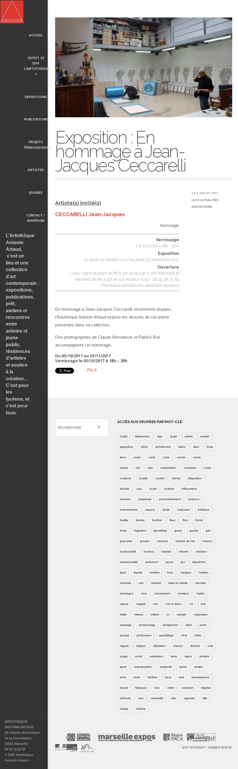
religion (141, 645)
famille (124, 520)
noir (155, 603)
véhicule (125, 698)
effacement (189, 488)
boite (210, 446)
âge (160, 436)
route (138, 656)
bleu (196, 446)
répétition (159, 645)
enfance (193, 499)
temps (198, 666)
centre (181, 457)
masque (186, 572)
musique (183, 593)
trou (157, 687)
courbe (160, 478)
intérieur (201, 551)
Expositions (36, 97)
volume (141, 708)
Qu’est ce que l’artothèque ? (36, 66)
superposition (143, 666)
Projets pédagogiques (36, 145)
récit (184, 635)
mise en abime (178, 583)
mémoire (125, 583)
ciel (138, 467)
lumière (155, 572)
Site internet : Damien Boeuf (207, 747)
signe (188, 656)
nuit (203, 603)
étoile (166, 509)
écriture (169, 488)
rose (210, 645)
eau (139, 488)
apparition (126, 446)
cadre (137, 457)
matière (204, 572)
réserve (195, 645)
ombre (155, 614)
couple (143, 478)
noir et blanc (173, 603)
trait (181, 677)
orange (181, 614)
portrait (124, 635)
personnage (147, 624)
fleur (172, 520)
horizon (207, 541)
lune (170, 572)
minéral (156, 583)
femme (140, 520)
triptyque (141, 687)
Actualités (209, 200)
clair (150, 467)
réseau (178, 645)
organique (201, 614)
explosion (183, 509)
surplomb (166, 666)
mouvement (162, 593)
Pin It (92, 369)
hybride (166, 551)
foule (123, 530)
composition (168, 467)
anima (189, 436)
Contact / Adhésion (35, 218)
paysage (125, 624)
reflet (197, 635)
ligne (123, 572)
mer (141, 583)
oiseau (138, 614)
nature (124, 603)
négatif (140, 603)
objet (123, 614)
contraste (190, 467)
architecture (163, 446)
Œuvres (36, 192)
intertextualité (129, 562)
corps (207, 467)
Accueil (36, 35)
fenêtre (157, 520)
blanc (182, 446)
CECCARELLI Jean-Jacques (90, 214)
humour (149, 551)
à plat (123, 436)
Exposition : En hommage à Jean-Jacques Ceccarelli (120, 151)
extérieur (203, 509)
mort (144, 593)
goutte (194, 530)
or (168, 614)
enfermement (129, 509)
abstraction (142, 436)
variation (187, 687)
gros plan (126, 541)
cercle (197, 457)
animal (204, 436)
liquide (138, 572)
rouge (124, 656)
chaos (124, 467)
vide (173, 698)
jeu (183, 562)
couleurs (125, 478)
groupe (144, 541)
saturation (156, 656)
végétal (206, 687)
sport (123, 666)
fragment (140, 530)
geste (178, 530)
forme (199, 520)
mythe (200, 593)
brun (123, 457)
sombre (204, 656)
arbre (144, 446)
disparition (195, 478)
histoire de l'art (185, 541)
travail (124, 687)
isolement (151, 562)
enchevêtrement (170, 499)
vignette (189, 698)
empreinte (145, 499)
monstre (200, 583)
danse (176, 478)
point (203, 624)
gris (208, 530)
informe (184, 551)
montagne (127, 593)
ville (204, 698)
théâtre (152, 677)
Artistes (36, 170)
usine (170, 687)
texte (137, 677)
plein (189, 624)
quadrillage (166, 635)
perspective (170, 624)
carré (152, 457)
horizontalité (128, 551)
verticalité (157, 698)
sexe (174, 656)
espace (150, 509)
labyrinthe (198, 562)
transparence (200, 677)
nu (191, 603)
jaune (169, 562)
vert (140, 698)
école (153, 488)
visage (124, 708)
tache (183, 666)
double (124, 488)
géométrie (160, 530)
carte (166, 457)
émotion (125, 499)
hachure (162, 541)
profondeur (144, 635)
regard (124, 645)
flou (185, 520)
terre (123, 677)
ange (173, 436)
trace (168, 677)
